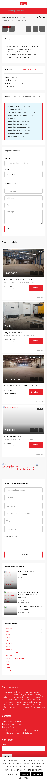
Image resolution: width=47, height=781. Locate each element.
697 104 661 (16, 727)
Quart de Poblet (12, 652)
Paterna (9, 649)
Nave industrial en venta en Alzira (19, 280)
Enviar (9, 229)
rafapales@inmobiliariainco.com (23, 733)
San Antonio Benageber (15, 658)
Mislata (8, 646)
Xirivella (9, 670)
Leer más (23, 778)
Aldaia (8, 632)
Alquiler (38, 304)
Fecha (7, 158)
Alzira (8, 635)
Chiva (8, 638)
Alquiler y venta (35, 357)
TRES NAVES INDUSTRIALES (30, 607)
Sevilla (8, 661)
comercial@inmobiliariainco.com (23, 730)
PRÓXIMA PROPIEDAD (29, 468)
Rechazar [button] (37, 774)
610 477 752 (16, 724)
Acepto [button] (25, 774)
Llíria (7, 640)
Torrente (9, 664)
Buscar (25, 554)
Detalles (35, 288)
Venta (40, 252)
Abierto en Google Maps (32, 69)
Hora (6, 169)
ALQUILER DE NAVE (13, 332)
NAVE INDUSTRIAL (13, 436)
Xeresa (8, 667)
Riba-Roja (9, 655)
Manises (9, 643)
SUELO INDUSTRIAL (26, 572)
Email (4, 745)
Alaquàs (9, 629)
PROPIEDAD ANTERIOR (21, 468)
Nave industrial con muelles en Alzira (20, 385)
